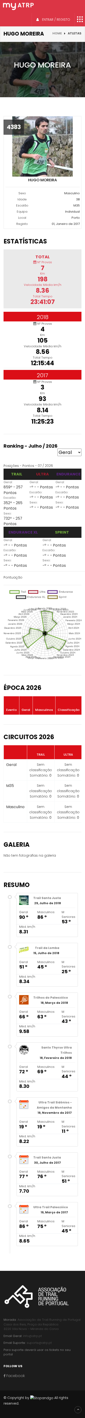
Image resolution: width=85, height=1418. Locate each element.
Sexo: (8, 513)
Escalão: (10, 497)
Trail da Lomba (47, 948)
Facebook (15, 1375)
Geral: (8, 482)
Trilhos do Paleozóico (50, 998)
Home (57, 33)
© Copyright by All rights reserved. (36, 1400)
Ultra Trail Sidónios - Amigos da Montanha (54, 1105)
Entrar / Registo (55, 19)
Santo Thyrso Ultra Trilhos (56, 1050)
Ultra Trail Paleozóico (50, 1207)
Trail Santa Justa (47, 898)
